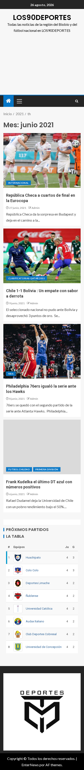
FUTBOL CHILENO (19, 469)
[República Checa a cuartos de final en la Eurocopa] (42, 160)
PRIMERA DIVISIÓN (46, 469)
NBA (10, 373)
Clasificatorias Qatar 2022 (26, 278)
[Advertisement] (42, 66)
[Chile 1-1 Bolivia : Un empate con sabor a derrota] (42, 256)
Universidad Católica (39, 608)
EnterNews (30, 765)
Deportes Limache (38, 583)
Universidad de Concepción (44, 647)
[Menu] (19, 101)
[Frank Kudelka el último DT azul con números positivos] (42, 447)
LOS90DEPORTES (42, 17)
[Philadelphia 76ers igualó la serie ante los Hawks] (42, 351)
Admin (36, 207)
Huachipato (33, 557)
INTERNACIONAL (18, 182)
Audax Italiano (35, 621)
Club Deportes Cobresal (41, 634)
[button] (19, 101)
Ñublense (32, 595)
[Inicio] (8, 101)
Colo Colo (32, 570)
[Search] (77, 101)
